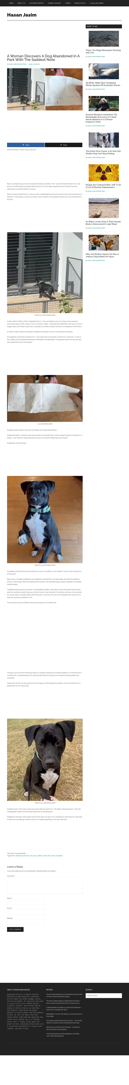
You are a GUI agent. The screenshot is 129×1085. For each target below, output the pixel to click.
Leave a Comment (34, 64)
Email (9, 908)
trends (45, 856)
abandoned (19, 856)
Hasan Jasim (22, 15)
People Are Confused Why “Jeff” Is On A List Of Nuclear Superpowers (103, 186)
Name (9, 898)
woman (53, 856)
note (31, 856)
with (48, 856)
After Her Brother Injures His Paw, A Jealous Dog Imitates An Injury (102, 255)
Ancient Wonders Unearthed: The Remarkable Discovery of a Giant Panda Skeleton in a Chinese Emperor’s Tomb (101, 118)
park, (34, 856)
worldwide (59, 856)
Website (10, 918)
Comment (11, 876)
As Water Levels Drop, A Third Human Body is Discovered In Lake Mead (103, 222)
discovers (26, 856)
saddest (39, 856)
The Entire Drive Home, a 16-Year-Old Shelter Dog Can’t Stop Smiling (103, 152)
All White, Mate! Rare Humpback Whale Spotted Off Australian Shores (103, 84)
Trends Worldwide (20, 853)
